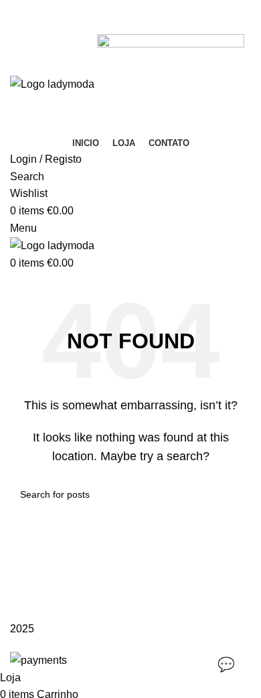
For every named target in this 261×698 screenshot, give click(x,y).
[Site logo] (53, 83)
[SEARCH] (235, 494)
